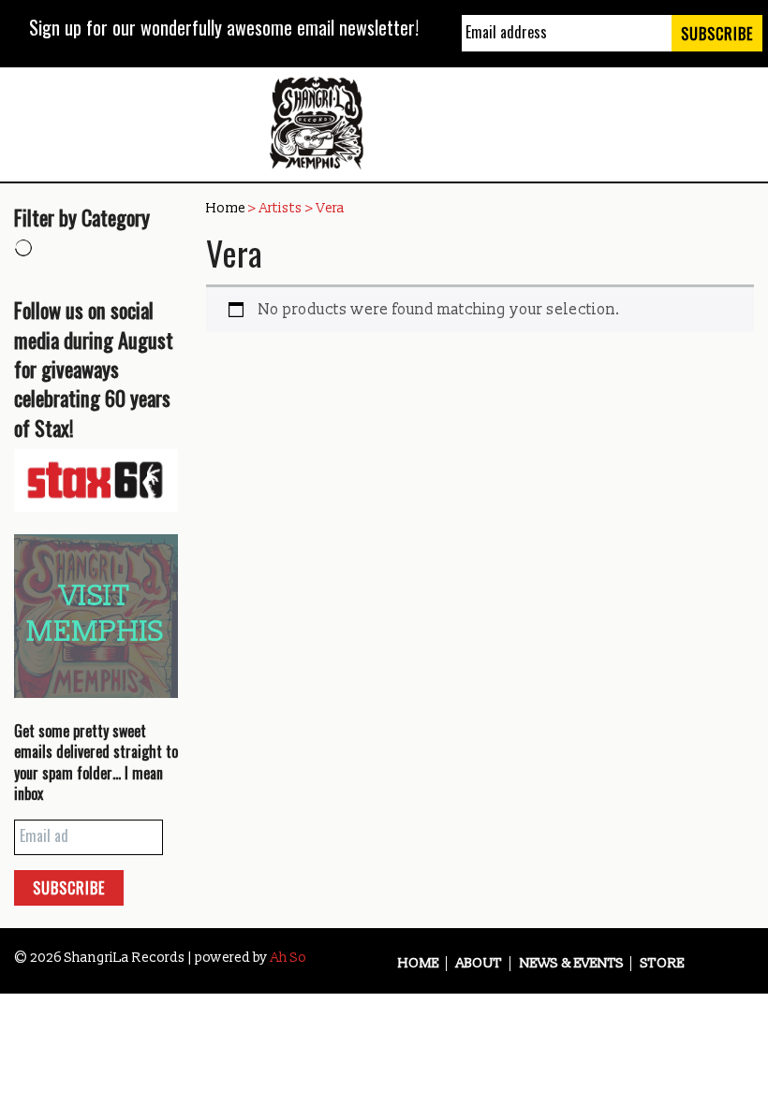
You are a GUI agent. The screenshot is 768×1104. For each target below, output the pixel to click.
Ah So (288, 958)
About (479, 963)
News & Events (572, 963)
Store (663, 963)
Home (225, 208)
